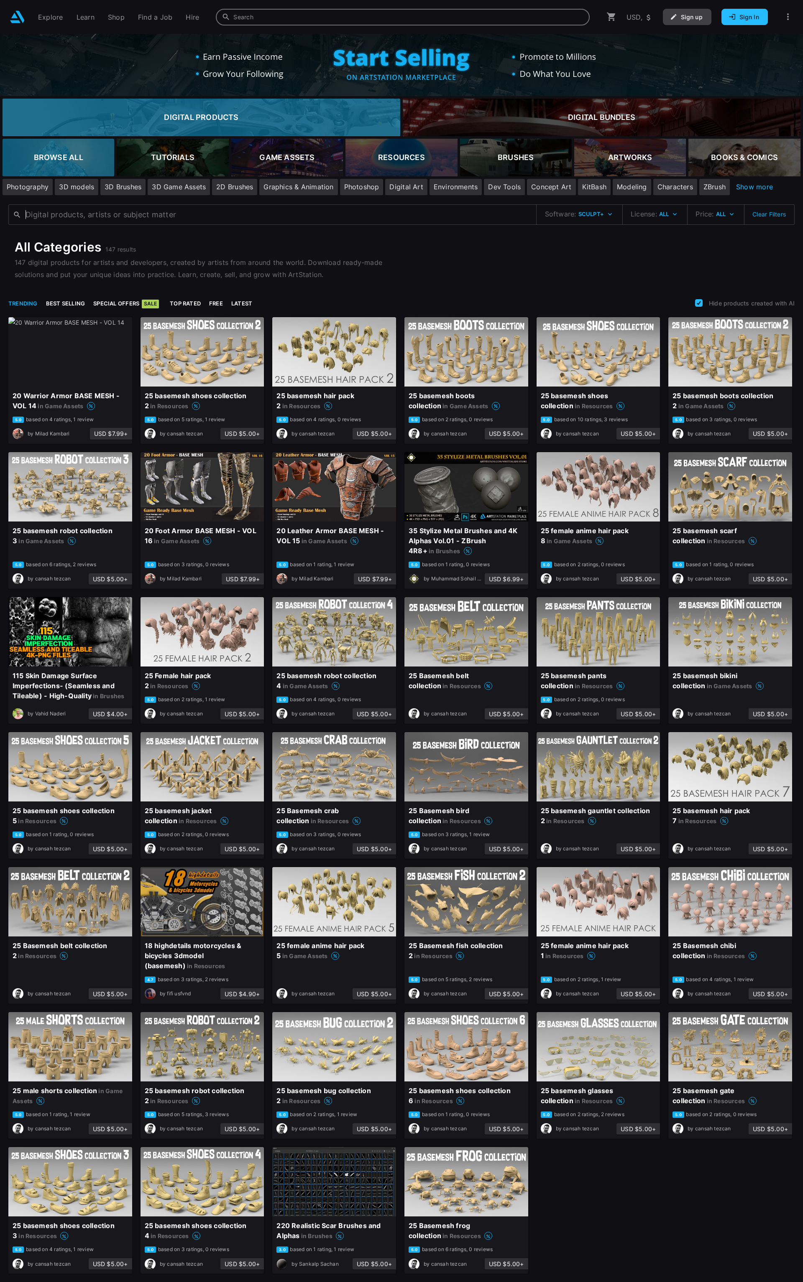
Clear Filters (769, 214)
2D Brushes (234, 187)
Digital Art (406, 187)
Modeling (632, 187)
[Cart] (611, 16)
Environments (456, 187)
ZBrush (714, 187)
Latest (241, 303)
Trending (23, 303)
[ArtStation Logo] (17, 16)
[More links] (788, 16)
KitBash (594, 187)
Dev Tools (504, 187)
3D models (76, 187)
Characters (675, 187)
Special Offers (125, 303)
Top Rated (185, 303)
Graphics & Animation (298, 187)
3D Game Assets (179, 187)
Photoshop (361, 187)
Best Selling (65, 303)
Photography (28, 187)
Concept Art (551, 187)
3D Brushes (123, 187)
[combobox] (403, 17)
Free (216, 303)
